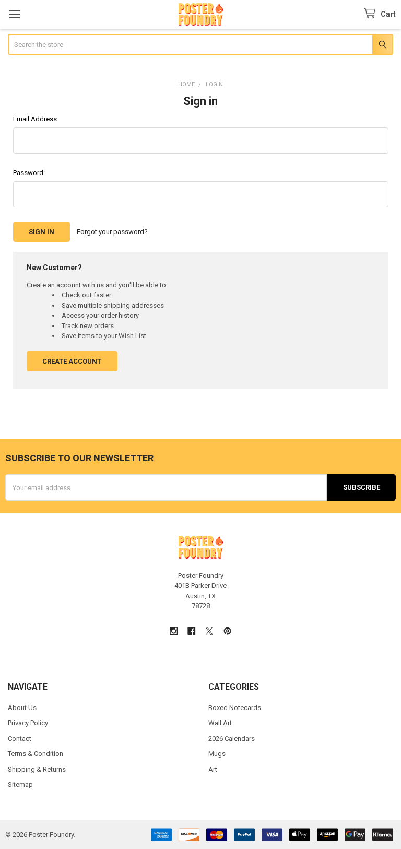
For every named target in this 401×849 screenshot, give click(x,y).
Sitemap (20, 784)
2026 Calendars (231, 738)
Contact (19, 738)
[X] (209, 630)
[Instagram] (173, 630)
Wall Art (220, 723)
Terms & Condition (35, 754)
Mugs (217, 754)
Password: (29, 173)
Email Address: (35, 119)
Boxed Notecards (234, 708)
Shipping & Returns (37, 769)
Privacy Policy (28, 723)
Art (212, 769)
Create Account (71, 361)
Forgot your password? (112, 232)
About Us (22, 708)
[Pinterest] (227, 630)
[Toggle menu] (14, 14)
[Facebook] (191, 630)
